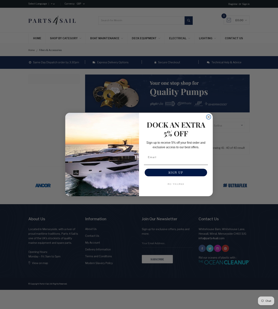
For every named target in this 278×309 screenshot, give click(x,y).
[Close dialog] (208, 117)
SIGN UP (176, 172)
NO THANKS (176, 183)
